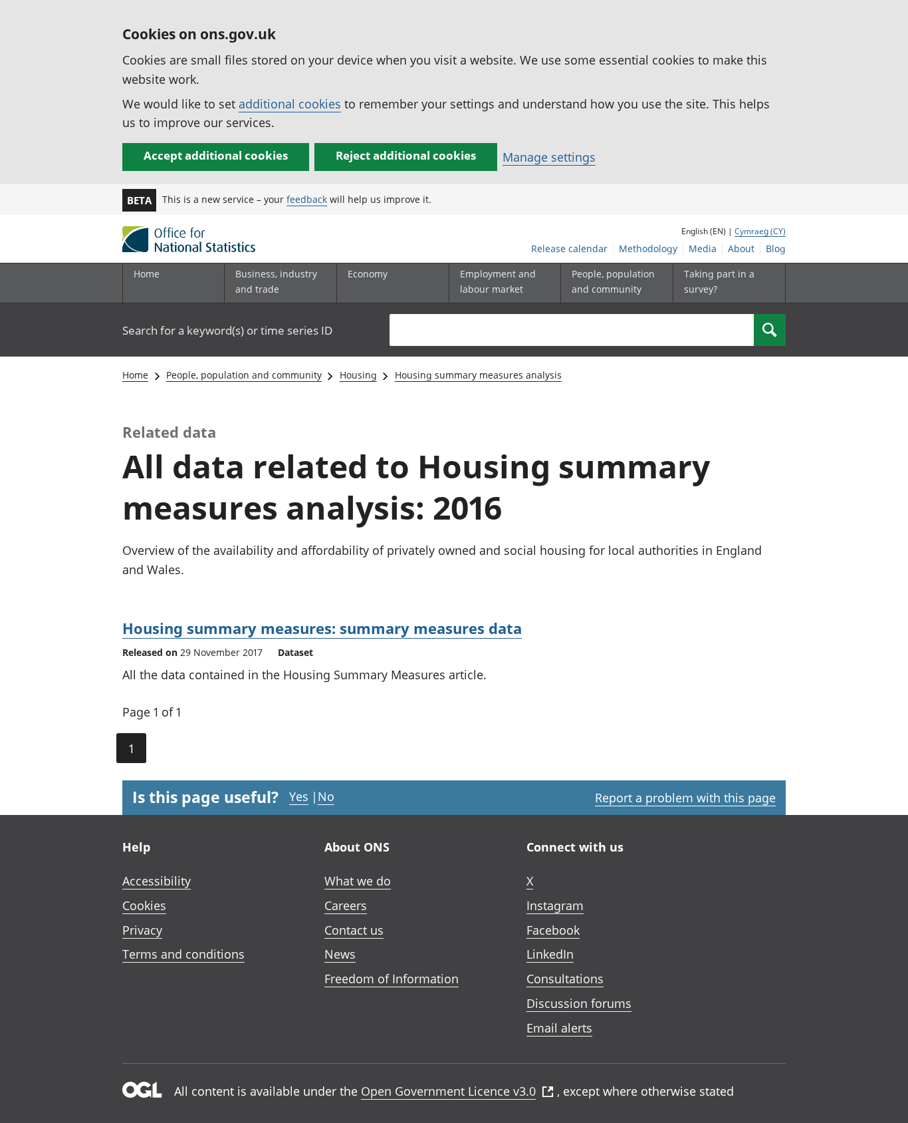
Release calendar (569, 248)
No (326, 796)
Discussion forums (578, 1003)
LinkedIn (550, 954)
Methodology (648, 248)
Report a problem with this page (685, 798)
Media (703, 248)
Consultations (565, 979)
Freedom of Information (391, 979)
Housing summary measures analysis (478, 375)
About (741, 248)
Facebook (553, 930)
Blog (776, 248)
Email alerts (559, 1028)
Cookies (144, 905)
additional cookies (290, 104)
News (340, 954)
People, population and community (244, 375)
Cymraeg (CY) (760, 231)
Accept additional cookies (216, 155)
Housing (358, 375)
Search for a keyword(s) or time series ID (227, 330)
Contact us (354, 930)
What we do (357, 881)
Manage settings (549, 157)
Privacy (142, 930)
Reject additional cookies (406, 155)
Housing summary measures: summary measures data (322, 628)
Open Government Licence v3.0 (448, 1091)
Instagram (555, 905)
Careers (345, 905)
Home (147, 273)
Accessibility (156, 881)
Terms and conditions (183, 954)
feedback (306, 199)
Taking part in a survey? (719, 281)
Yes (298, 796)
